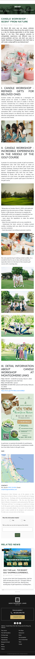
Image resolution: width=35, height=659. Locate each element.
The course (4, 630)
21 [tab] (30, 589)
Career (20, 644)
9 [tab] (14, 589)
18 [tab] (26, 589)
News (2, 644)
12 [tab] (18, 589)
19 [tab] (27, 589)
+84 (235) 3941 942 (18, 612)
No (24, 520)
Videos (3, 649)
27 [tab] (19, 591)
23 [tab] (32, 589)
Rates (20, 635)
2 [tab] (5, 589)
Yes (13, 520)
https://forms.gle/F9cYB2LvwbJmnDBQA (13, 390)
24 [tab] (15, 591)
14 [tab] (21, 589)
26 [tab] (18, 591)
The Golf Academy (5, 632)
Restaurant (21, 632)
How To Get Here (23, 639)
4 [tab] (8, 589)
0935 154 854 (12, 487)
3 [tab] (6, 589)
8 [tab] (13, 589)
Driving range (4, 635)
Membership (4, 639)
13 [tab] (19, 589)
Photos (3, 646)
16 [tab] (23, 589)
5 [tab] (9, 589)
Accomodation (22, 637)
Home (1, 11)
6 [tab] (10, 589)
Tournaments (4, 637)
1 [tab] (3, 589)
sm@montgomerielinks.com (9, 489)
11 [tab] (17, 589)
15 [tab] (22, 589)
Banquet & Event (5, 642)
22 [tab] (31, 589)
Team (20, 642)
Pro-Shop (21, 630)
